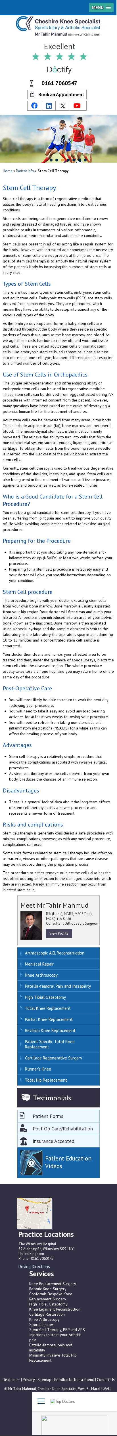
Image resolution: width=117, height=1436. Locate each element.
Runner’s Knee (38, 1069)
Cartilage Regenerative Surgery (53, 1058)
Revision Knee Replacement (50, 1030)
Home (7, 171)
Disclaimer (11, 1379)
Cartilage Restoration (47, 1314)
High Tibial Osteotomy (45, 997)
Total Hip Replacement (46, 1080)
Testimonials (52, 1098)
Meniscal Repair (39, 964)
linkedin (49, 105)
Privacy (29, 1379)
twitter (63, 105)
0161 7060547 (59, 83)
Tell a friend (83, 1379)
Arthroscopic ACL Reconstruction (54, 953)
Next (21, 1272)
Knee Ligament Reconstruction (54, 1309)
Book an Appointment (61, 94)
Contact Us (106, 1379)
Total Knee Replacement (48, 1008)
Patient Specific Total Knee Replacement (50, 1044)
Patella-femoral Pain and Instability (58, 986)
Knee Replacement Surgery (52, 1283)
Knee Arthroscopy (41, 975)
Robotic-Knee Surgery (47, 1288)
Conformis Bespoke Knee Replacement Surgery (50, 1296)
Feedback (62, 1379)
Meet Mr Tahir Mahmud (54, 905)
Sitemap (45, 1379)
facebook (34, 105)
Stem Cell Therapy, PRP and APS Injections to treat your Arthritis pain (57, 1334)
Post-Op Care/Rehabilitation (63, 1128)
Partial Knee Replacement (49, 1019)
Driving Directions (34, 1266)
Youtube (77, 105)
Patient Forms (48, 1116)
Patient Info (25, 171)
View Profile (58, 933)
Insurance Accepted (53, 1141)
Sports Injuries (41, 1324)
